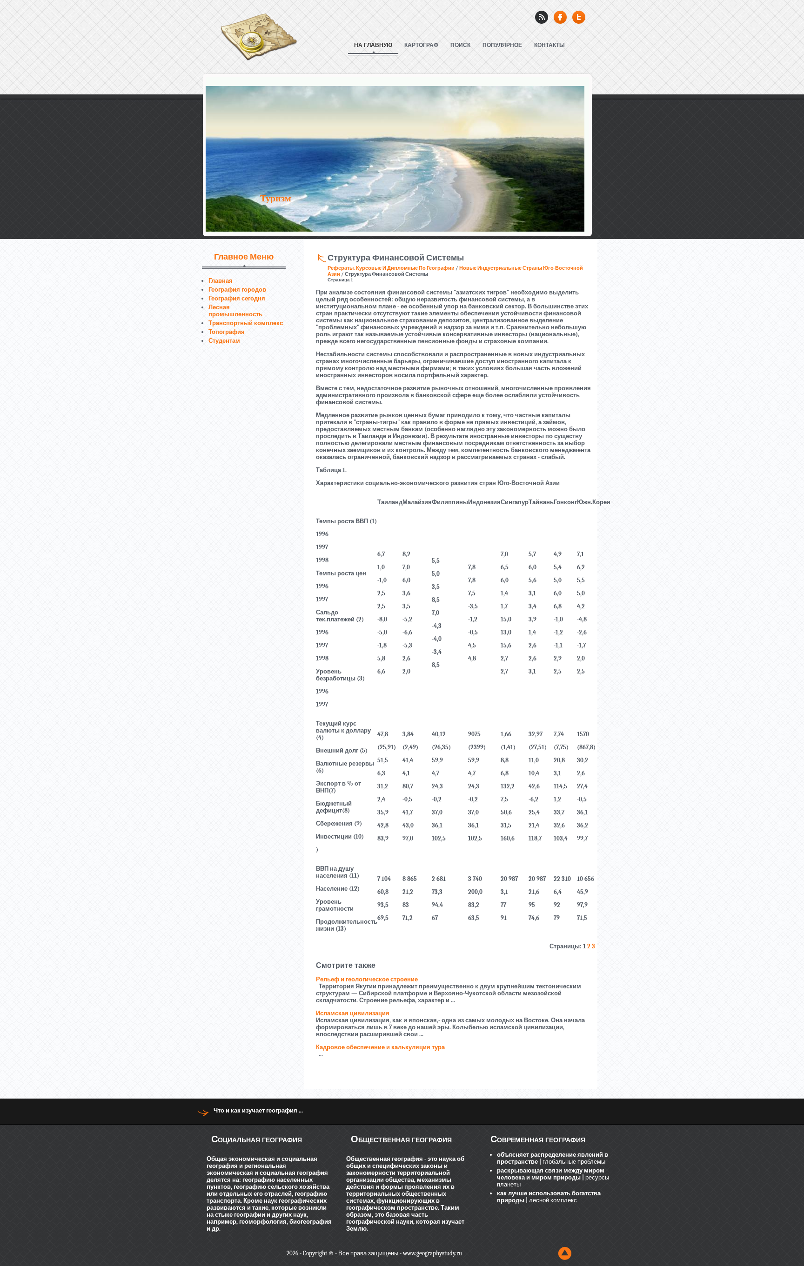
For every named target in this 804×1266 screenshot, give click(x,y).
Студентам (224, 340)
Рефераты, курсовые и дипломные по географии (391, 268)
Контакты (549, 45)
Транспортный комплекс (245, 323)
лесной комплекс (552, 1200)
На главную (373, 45)
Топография (226, 331)
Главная (220, 280)
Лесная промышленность (235, 311)
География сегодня (236, 298)
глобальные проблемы (573, 1161)
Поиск (460, 45)
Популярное (502, 45)
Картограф (421, 45)
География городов (237, 289)
